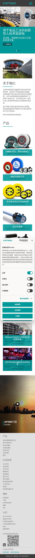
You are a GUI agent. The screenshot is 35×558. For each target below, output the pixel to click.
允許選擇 (17, 310)
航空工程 (6, 476)
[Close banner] (32, 240)
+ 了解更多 (7, 44)
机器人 (5, 486)
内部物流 (6, 474)
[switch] (30, 278)
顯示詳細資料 (24, 298)
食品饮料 (6, 466)
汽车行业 (6, 469)
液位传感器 (6, 445)
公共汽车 (6, 464)
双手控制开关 (7, 443)
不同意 (17, 316)
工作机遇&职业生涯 (9, 524)
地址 (4, 526)
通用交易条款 (15, 552)
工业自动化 (6, 484)
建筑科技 (6, 471)
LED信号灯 (6, 450)
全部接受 (17, 304)
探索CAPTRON (7, 519)
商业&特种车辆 (8, 481)
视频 (4, 505)
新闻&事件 (6, 529)
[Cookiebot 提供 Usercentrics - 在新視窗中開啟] (20, 240)
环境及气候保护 (8, 521)
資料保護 (6, 552)
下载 (4, 500)
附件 (4, 455)
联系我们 (6, 498)
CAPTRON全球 (7, 503)
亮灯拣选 (6, 453)
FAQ (4, 508)
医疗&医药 (6, 479)
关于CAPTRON (7, 516)
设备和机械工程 (8, 489)
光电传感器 (6, 448)
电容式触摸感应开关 (9, 440)
